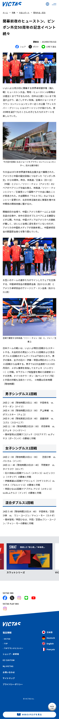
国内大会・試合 (39, 12)
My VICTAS (8, 666)
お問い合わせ (9, 672)
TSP (6, 643)
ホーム (5, 12)
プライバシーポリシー (13, 684)
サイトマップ (9, 678)
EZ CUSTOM (8, 660)
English (50, 643)
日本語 (49, 632)
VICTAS (7, 639)
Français (51, 649)
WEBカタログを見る (32, 714)
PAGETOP (52, 707)
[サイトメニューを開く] (54, 4)
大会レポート (24, 12)
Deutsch (51, 638)
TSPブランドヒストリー (13, 648)
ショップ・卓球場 (11, 654)
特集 (13, 12)
